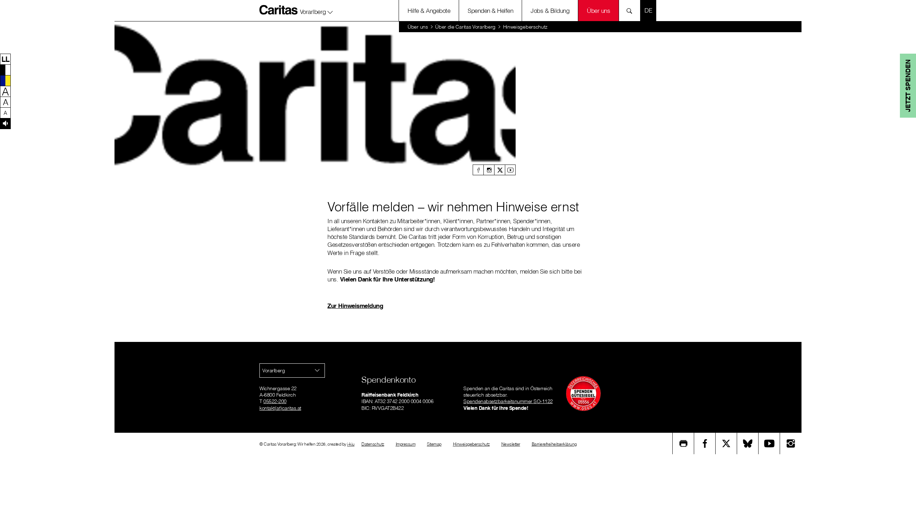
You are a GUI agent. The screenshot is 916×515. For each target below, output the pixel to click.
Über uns (598, 10)
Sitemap (434, 444)
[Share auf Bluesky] (748, 443)
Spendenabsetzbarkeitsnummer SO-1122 (508, 401)
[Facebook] (478, 170)
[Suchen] (631, 10)
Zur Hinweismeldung (355, 305)
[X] (499, 170)
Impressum (406, 444)
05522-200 (275, 401)
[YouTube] (769, 443)
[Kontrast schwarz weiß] (5, 69)
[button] (316, 10)
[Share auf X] (726, 443)
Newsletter (510, 444)
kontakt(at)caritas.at (280, 408)
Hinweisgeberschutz (471, 444)
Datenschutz (372, 444)
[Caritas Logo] (278, 10)
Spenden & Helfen (490, 10)
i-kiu (351, 444)
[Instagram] (488, 170)
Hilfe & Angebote (429, 10)
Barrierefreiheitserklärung (554, 444)
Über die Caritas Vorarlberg (465, 27)
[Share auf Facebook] (705, 443)
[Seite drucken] (683, 443)
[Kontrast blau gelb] (5, 80)
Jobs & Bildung (550, 10)
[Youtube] (510, 170)
